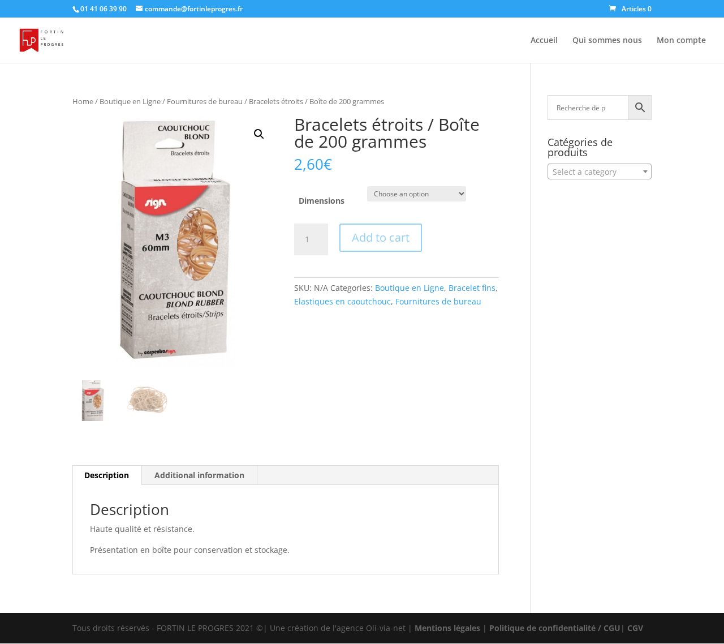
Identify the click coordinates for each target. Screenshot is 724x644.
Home (82, 101)
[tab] (107, 475)
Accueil (544, 40)
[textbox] (599, 172)
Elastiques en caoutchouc (342, 301)
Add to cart (381, 237)
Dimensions (321, 200)
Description (106, 475)
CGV (635, 627)
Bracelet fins (472, 287)
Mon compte (681, 40)
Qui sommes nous (607, 40)
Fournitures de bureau (205, 101)
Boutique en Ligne (130, 101)
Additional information (199, 475)
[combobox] (600, 171)
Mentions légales (447, 627)
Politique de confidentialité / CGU (554, 627)
